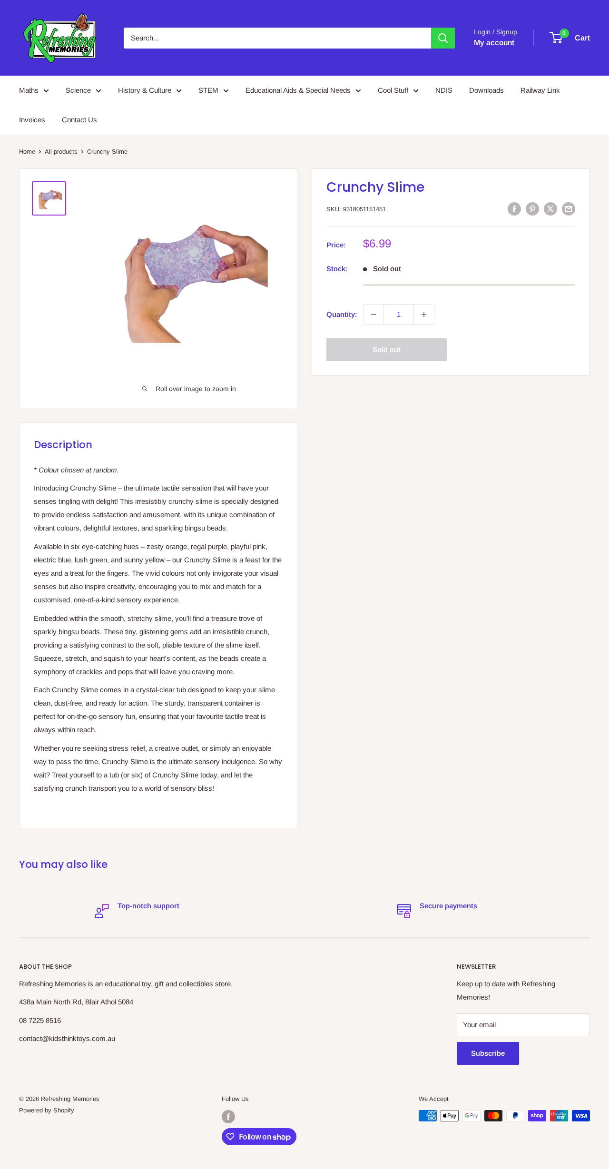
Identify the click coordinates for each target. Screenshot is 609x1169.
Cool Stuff (393, 90)
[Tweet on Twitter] (550, 209)
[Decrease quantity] (373, 314)
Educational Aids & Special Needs (298, 90)
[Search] (443, 38)
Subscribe (488, 1053)
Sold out (387, 349)
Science (78, 90)
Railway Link (540, 90)
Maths (29, 90)
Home (27, 151)
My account (494, 43)
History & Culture (144, 90)
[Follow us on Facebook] (228, 1116)
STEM (208, 90)
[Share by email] (568, 209)
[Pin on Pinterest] (532, 209)
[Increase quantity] (424, 314)
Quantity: (341, 314)
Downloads (486, 90)
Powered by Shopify (46, 1110)
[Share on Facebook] (514, 209)
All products (61, 151)
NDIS (443, 90)
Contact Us (79, 120)
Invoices (32, 120)
